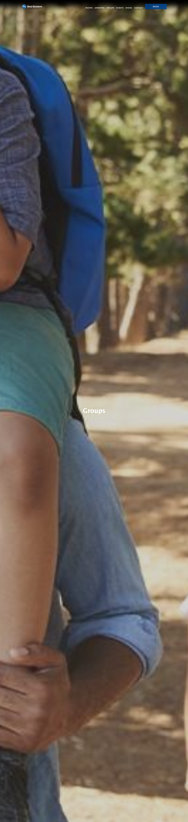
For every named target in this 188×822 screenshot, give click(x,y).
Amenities (99, 8)
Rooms (89, 8)
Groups (110, 8)
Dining (128, 8)
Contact (138, 8)
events (119, 8)
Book (156, 6)
